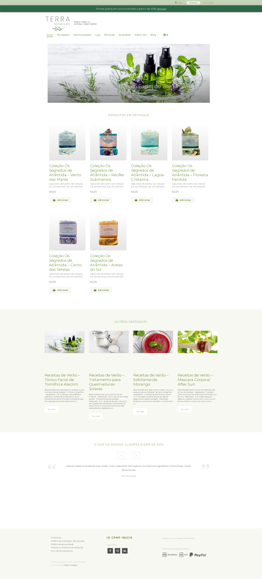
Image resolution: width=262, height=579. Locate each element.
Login (180, 3)
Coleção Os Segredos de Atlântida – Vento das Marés (65, 172)
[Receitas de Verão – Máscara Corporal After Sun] (198, 342)
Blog (153, 35)
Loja (97, 35)
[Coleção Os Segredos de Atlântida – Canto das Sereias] (67, 232)
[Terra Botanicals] (71, 18)
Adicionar (62, 200)
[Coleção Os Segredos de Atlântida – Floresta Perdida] (190, 142)
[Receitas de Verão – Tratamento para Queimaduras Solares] (109, 342)
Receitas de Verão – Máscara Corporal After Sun (195, 379)
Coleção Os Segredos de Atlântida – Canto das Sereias (65, 262)
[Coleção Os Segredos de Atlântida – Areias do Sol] (108, 232)
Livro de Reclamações (62, 551)
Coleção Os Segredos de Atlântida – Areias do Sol (106, 262)
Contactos (56, 537)
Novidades (63, 35)
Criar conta (208, 3)
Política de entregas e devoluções (67, 541)
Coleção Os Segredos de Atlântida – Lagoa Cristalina (147, 172)
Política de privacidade (62, 544)
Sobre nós (141, 35)
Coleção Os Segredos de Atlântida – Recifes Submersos (107, 172)
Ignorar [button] (161, 8)
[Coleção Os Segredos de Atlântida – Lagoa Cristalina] (149, 142)
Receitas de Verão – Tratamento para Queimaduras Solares (106, 382)
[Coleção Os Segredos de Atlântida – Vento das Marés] (67, 142)
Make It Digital (70, 565)
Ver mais (51, 409)
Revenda (109, 35)
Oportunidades (82, 35)
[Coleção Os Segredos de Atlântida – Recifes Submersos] (108, 142)
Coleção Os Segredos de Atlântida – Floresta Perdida (190, 172)
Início (50, 35)
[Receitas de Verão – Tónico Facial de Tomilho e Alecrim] (64, 342)
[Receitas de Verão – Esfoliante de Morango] (153, 342)
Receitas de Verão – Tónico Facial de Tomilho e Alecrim (62, 379)
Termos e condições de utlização (67, 547)
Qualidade (125, 35)
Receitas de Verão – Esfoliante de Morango (151, 379)
